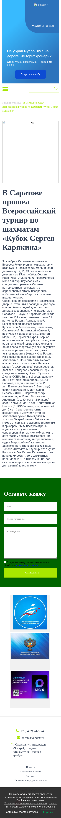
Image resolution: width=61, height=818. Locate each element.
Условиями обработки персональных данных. (30, 803)
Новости (30, 767)
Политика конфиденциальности (31, 780)
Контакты (31, 776)
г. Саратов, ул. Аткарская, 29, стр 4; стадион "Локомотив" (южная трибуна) (29, 750)
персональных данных (27, 565)
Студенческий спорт (30, 771)
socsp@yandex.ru (33, 737)
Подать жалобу (30, 74)
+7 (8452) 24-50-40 (32, 731)
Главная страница (11, 102)
